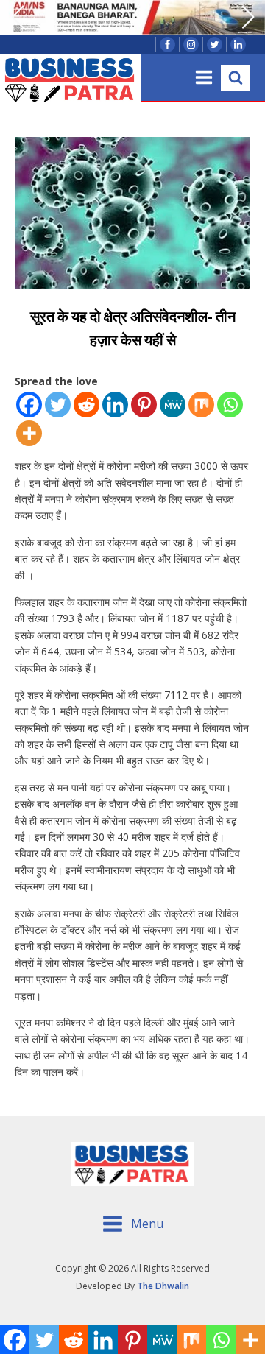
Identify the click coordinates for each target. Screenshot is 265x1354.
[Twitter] (58, 404)
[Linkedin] (115, 404)
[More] (29, 433)
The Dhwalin (163, 1286)
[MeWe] (173, 404)
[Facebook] (29, 404)
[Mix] (201, 404)
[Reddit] (86, 404)
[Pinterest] (144, 404)
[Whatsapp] (230, 404)
